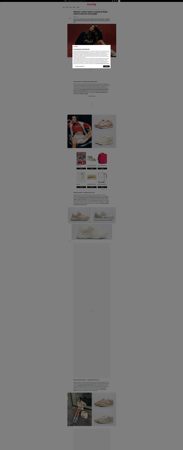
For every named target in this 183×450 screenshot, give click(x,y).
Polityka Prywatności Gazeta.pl (101, 63)
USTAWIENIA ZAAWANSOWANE (79, 66)
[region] (91, 56)
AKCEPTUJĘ (106, 66)
